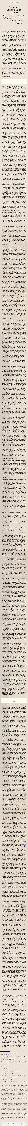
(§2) (11, 76)
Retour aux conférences (14, 2)
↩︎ (8, 1054)
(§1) (13, 72)
